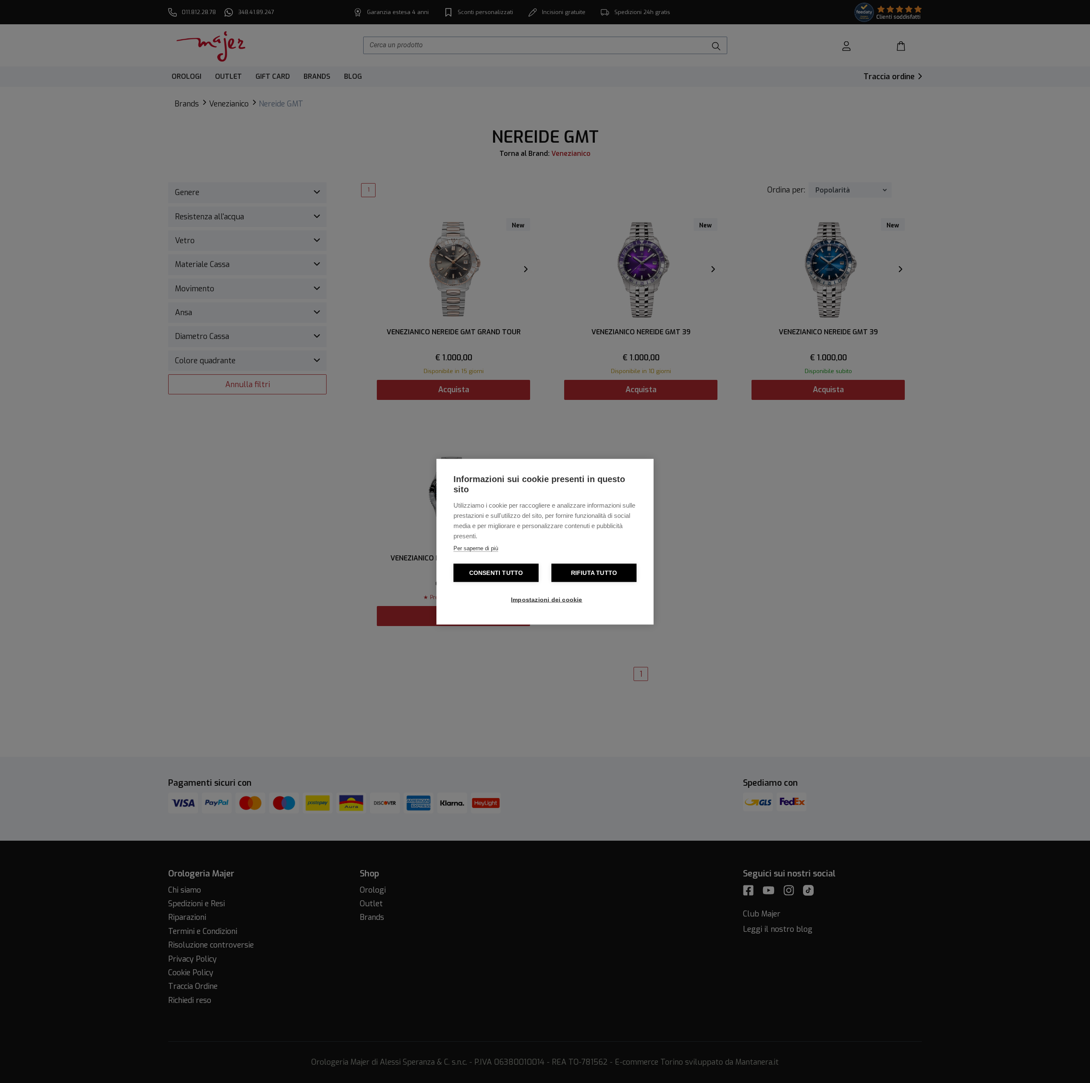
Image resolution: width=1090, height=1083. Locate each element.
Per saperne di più (475, 548)
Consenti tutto (496, 572)
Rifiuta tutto (594, 572)
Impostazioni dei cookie (546, 599)
